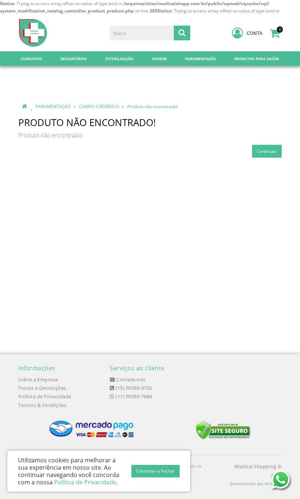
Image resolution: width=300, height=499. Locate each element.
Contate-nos (130, 379)
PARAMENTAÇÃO (53, 106)
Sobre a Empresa (38, 379)
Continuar (267, 151)
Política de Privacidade (44, 396)
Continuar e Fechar (155, 471)
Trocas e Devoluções (42, 388)
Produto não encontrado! (152, 106)
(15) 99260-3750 (133, 388)
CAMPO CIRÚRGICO (99, 106)
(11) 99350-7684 (133, 396)
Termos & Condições (42, 405)
